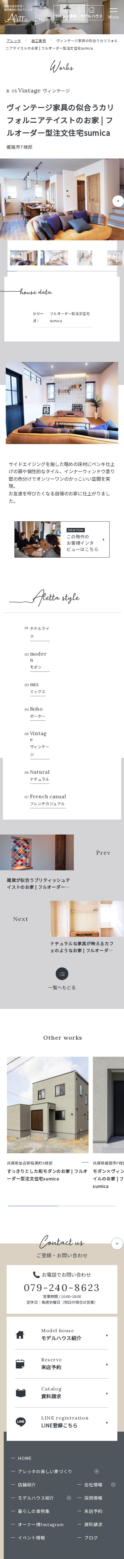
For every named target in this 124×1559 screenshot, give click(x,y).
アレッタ (14, 40)
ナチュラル (40, 775)
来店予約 (93, 1511)
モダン (38, 660)
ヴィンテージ (40, 744)
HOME (25, 1458)
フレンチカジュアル (48, 800)
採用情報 (93, 1498)
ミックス (38, 688)
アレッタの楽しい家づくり (45, 1471)
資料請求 (93, 1524)
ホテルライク (40, 632)
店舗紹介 (27, 1484)
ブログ (91, 1538)
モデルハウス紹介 (36, 1498)
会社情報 (93, 1484)
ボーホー (38, 712)
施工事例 (38, 40)
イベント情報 (31, 1538)
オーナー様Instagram (41, 1524)
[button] (118, 201)
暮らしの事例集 (34, 1511)
